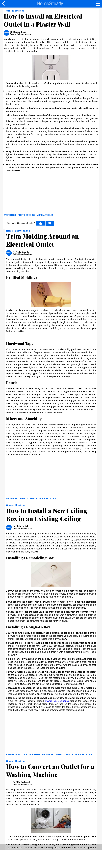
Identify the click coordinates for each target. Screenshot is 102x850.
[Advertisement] (26, 193)
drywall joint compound (57, 701)
